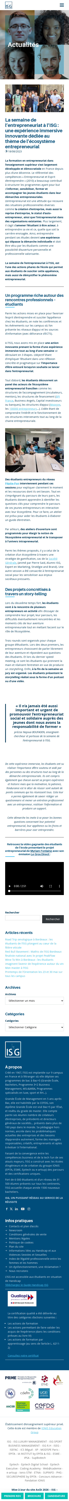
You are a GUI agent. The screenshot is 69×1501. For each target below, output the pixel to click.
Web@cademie (52, 1468)
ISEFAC (14, 1449)
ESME (56, 1453)
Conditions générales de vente (28, 1234)
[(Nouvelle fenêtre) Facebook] (6, 1209)
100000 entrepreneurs (23, 408)
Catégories (12, 1020)
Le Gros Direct (40, 854)
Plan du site (16, 1246)
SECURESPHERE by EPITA (21, 1476)
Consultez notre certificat (23, 1355)
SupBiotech (39, 1457)
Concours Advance (50, 1476)
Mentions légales (19, 1238)
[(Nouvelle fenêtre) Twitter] (11, 1209)
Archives (10, 994)
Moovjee (55, 404)
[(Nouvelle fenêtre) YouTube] (22, 1209)
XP (36, 1449)
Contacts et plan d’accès (23, 1226)
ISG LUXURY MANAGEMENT (30, 1441)
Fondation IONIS (35, 1480)
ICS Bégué (26, 1449)
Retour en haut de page (59, 1484)
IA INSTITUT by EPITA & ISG (34, 1453)
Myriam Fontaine (41, 851)
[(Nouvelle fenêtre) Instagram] (29, 1209)
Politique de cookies (21, 1242)
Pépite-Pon (12, 483)
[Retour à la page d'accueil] (8, 5)
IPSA (26, 1457)
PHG (58, 1472)
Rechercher (12, 912)
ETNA (37, 1472)
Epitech (14, 1464)
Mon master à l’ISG (16, 968)
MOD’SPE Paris (49, 1449)
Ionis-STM (26, 1472)
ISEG (56, 1445)
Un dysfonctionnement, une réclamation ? (35, 1267)
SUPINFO (48, 1472)
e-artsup (12, 1472)
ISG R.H (46, 1445)
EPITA (12, 1453)
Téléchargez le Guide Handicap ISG (26, 1285)
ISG (9, 1441)
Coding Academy (30, 1468)
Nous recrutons (18, 1271)
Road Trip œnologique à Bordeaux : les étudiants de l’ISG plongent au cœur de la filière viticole (30, 943)
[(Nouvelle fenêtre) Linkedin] (16, 1209)
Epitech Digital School (34, 1464)
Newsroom (15, 1230)
